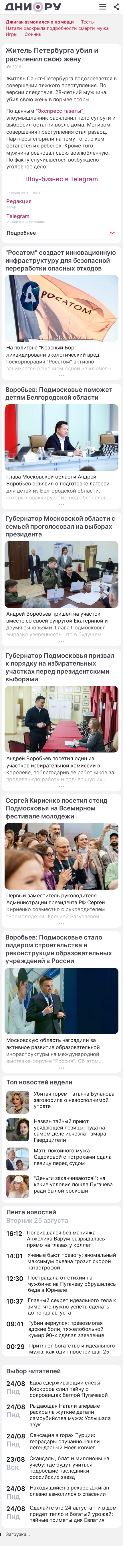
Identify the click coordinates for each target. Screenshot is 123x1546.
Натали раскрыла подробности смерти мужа (57, 28)
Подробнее (21, 233)
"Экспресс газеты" (59, 111)
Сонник (33, 34)
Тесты (88, 22)
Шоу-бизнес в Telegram (61, 179)
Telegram (17, 216)
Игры (11, 34)
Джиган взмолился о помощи (40, 22)
